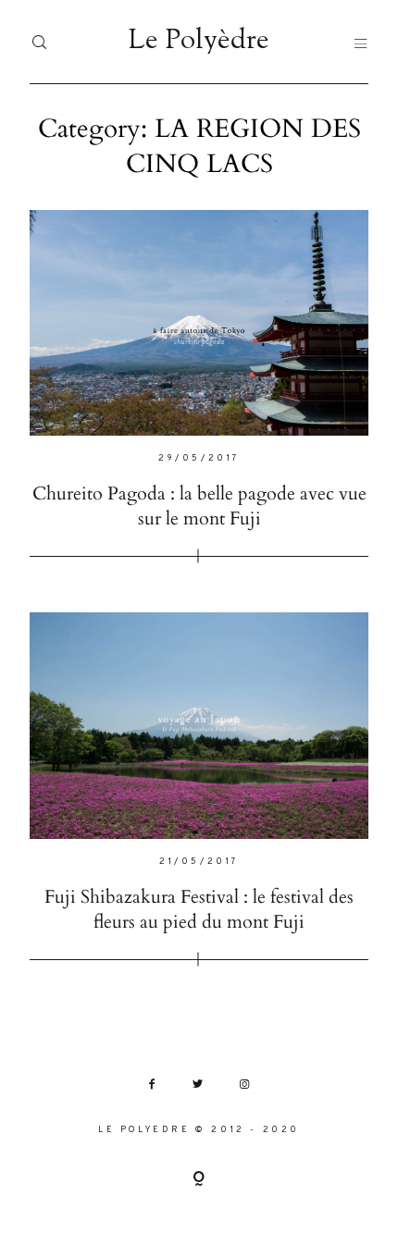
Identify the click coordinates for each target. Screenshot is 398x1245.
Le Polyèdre (199, 41)
